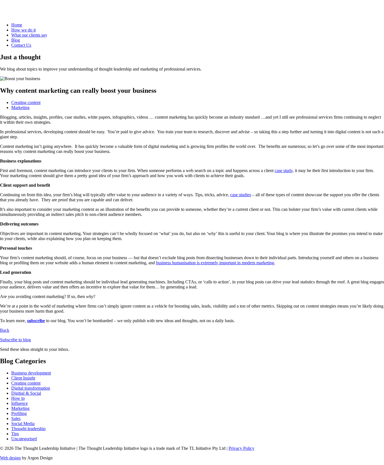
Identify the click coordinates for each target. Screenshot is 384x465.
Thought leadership (28, 428)
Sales (16, 418)
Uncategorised (24, 438)
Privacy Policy (241, 448)
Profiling (19, 413)
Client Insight (23, 378)
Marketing (20, 107)
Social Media (23, 423)
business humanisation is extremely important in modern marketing (215, 262)
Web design (10, 457)
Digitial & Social (26, 393)
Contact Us (21, 45)
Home (16, 24)
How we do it (23, 30)
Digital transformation (30, 388)
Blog (15, 40)
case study (284, 170)
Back (4, 330)
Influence (19, 403)
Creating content (25, 102)
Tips (15, 433)
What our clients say (29, 35)
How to (18, 398)
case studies (240, 194)
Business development (31, 373)
